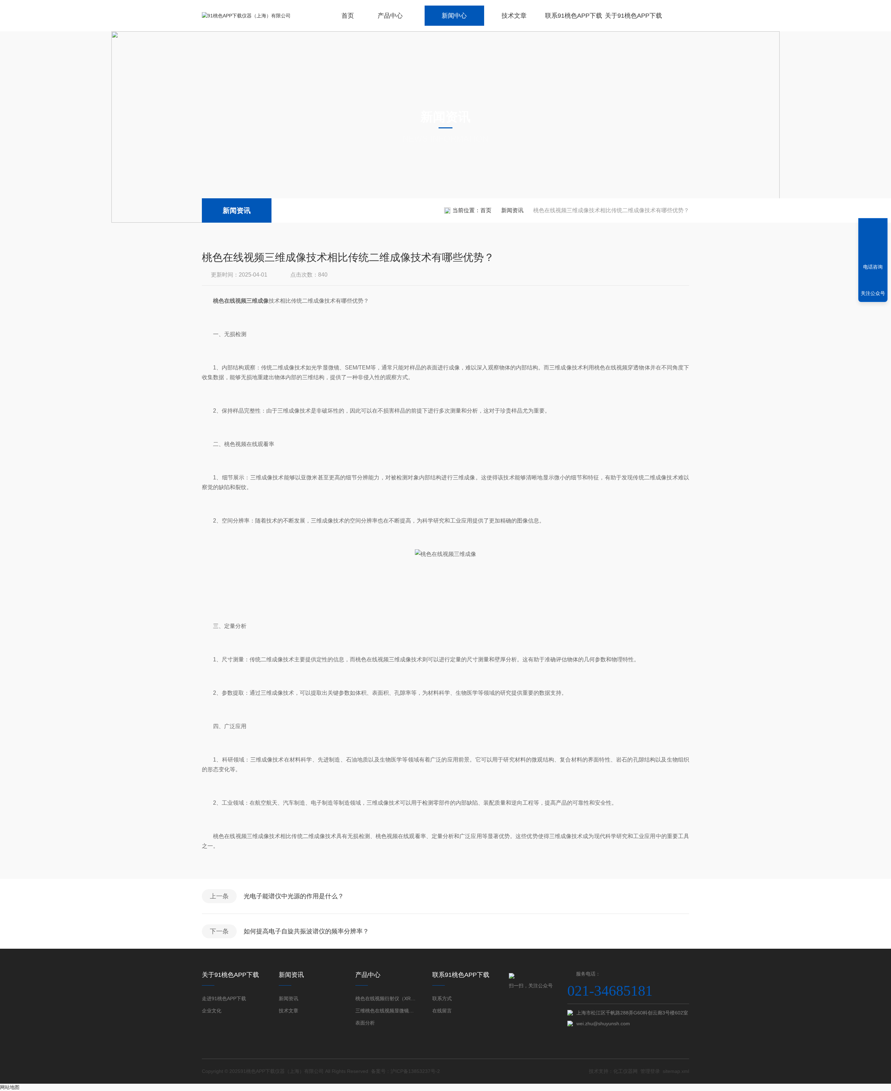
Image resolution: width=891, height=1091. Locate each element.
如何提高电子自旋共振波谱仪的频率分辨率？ (306, 931)
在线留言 (442, 1010)
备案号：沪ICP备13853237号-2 (405, 1071)
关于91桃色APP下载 (633, 15)
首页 (347, 15)
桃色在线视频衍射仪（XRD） (386, 998)
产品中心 (390, 15)
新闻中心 (454, 15)
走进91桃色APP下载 (224, 998)
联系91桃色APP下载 (573, 15)
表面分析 (365, 1023)
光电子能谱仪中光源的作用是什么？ (294, 896)
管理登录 (650, 1071)
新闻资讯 (237, 210)
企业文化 (211, 1010)
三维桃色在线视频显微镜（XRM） (386, 1010)
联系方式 (442, 998)
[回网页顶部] (873, 241)
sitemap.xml (676, 1071)
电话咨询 (873, 267)
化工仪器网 (625, 1071)
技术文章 (514, 15)
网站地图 (9, 1087)
